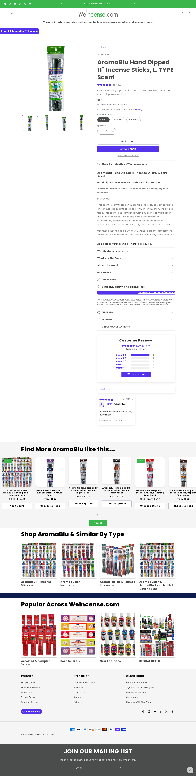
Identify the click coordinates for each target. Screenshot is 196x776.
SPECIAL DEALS (149, 661)
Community (132, 697)
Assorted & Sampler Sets (35, 662)
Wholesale (26, 692)
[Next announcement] (134, 4)
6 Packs (133, 119)
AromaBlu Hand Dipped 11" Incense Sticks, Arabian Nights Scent (83, 490)
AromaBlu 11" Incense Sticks (36, 583)
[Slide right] (104, 516)
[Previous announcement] (61, 4)
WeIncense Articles (136, 692)
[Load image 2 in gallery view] (47, 123)
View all (97, 522)
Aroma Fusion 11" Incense (72, 583)
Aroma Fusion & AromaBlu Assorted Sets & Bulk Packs (157, 585)
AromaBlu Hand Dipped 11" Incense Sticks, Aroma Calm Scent (116, 490)
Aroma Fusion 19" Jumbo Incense (117, 583)
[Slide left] (92, 516)
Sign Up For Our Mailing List (140, 687)
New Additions (110, 661)
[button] (6, 13)
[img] (106, 399)
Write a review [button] (136, 374)
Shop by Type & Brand (137, 682)
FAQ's (76, 702)
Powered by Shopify (46, 734)
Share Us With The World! (139, 702)
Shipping (101, 104)
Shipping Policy (29, 682)
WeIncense (33, 734)
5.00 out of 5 (143, 345)
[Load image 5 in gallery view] (64, 123)
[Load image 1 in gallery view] (30, 123)
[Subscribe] (120, 768)
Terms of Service (30, 702)
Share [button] (103, 47)
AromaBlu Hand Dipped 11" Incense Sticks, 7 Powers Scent (50, 493)
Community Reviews (84, 682)
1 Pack (103, 119)
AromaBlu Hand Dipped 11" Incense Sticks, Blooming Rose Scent (150, 493)
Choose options (50, 505)
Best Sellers (68, 661)
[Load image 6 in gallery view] (81, 123)
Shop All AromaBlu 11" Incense (19, 31)
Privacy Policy (28, 697)
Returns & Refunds (30, 687)
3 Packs (118, 119)
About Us (78, 687)
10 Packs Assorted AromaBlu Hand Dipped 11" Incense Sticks (17, 493)
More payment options (128, 156)
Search (77, 697)
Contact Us (79, 692)
